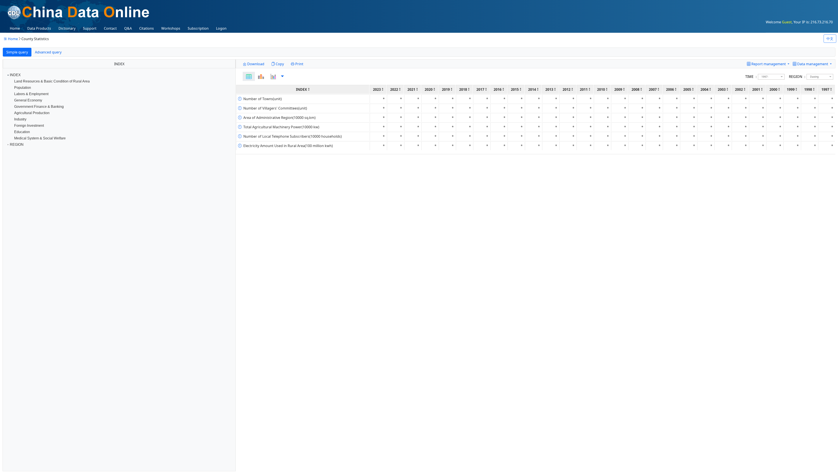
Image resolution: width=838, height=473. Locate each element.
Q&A (128, 28)
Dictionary (67, 28)
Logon (221, 28)
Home (15, 28)
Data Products (39, 28)
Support (89, 28)
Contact (110, 28)
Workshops (170, 28)
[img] (249, 76)
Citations (146, 28)
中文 (829, 38)
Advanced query (48, 52)
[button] (812, 64)
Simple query (17, 52)
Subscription (198, 28)
